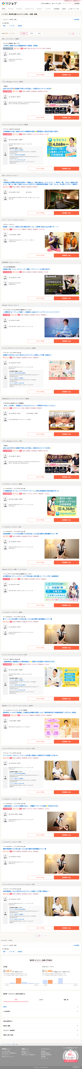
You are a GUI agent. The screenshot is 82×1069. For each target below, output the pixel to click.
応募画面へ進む (66, 74)
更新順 (39, 33)
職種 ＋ (4, 25)
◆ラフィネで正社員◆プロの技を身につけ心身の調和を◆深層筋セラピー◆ (27, 619)
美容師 (3, 8)
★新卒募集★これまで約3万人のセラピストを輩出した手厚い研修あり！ (26, 891)
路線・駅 (66, 999)
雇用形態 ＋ (20, 25)
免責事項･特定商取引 (46, 1054)
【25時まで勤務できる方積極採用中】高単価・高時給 (21, 45)
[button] (41, 54)
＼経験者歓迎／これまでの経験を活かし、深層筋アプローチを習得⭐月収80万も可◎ (30, 806)
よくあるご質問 (6, 1051)
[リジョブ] (9, 3)
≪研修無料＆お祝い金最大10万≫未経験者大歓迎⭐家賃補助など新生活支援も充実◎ (30, 131)
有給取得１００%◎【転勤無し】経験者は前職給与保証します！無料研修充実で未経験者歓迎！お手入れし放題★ (39, 712)
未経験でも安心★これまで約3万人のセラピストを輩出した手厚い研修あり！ (28, 355)
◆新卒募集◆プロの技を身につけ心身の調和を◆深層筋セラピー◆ (24, 849)
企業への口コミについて (8, 1056)
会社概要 (43, 1056)
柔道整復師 (56, 8)
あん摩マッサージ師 (74, 8)
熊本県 (13, 1044)
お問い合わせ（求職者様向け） (9, 1053)
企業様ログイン (76, 0)
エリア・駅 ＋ (12, 25)
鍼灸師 (64, 8)
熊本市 (5, 1006)
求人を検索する (46, 3)
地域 (16, 999)
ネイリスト (19, 8)
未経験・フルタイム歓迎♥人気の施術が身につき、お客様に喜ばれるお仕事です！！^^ (31, 227)
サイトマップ (44, 1058)
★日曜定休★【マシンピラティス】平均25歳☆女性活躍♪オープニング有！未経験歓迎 (31, 576)
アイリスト (11, 8)
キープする (41, 74)
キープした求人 (57, 3)
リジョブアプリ (6, 1054)
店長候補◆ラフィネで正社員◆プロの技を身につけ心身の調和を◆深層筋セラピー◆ (30, 534)
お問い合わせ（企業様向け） (28, 1054)
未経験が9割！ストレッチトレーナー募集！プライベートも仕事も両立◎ (26, 269)
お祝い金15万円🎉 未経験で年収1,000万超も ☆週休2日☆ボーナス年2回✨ (27, 448)
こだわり (41, 999)
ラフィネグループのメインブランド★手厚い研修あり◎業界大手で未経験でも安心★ (30, 755)
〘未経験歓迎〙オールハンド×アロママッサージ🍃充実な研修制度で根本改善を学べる (31, 491)
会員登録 (77, 3)
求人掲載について (68, 0)
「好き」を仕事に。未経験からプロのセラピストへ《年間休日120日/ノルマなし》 (29, 405)
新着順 (31, 33)
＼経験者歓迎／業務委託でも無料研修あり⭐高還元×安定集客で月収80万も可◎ (29, 661)
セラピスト (39, 8)
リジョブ (3, 1044)
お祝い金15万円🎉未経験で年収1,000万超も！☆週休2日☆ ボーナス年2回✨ (28, 88)
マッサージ (48, 8)
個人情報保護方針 (45, 1053)
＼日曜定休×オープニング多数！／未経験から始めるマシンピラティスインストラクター (31, 312)
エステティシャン (29, 8)
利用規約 (43, 1051)
